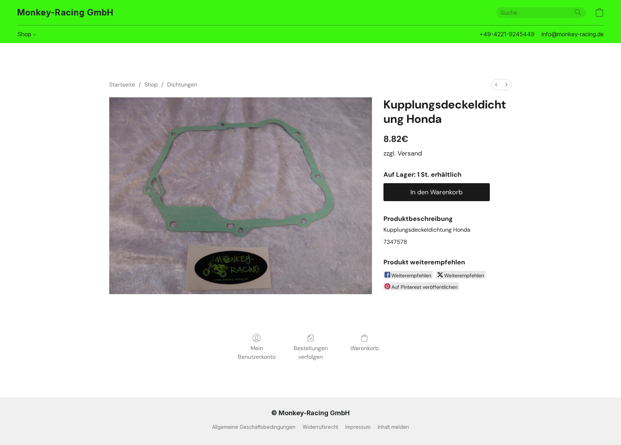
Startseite (122, 84)
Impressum (358, 427)
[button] (65, 13)
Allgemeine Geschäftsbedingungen (253, 427)
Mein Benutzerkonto (257, 352)
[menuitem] (496, 84)
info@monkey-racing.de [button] (573, 34)
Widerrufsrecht (320, 427)
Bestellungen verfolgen (311, 352)
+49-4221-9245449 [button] (506, 34)
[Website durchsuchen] (577, 12)
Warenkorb (364, 348)
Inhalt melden (393, 427)
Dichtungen (182, 84)
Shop (25, 34)
